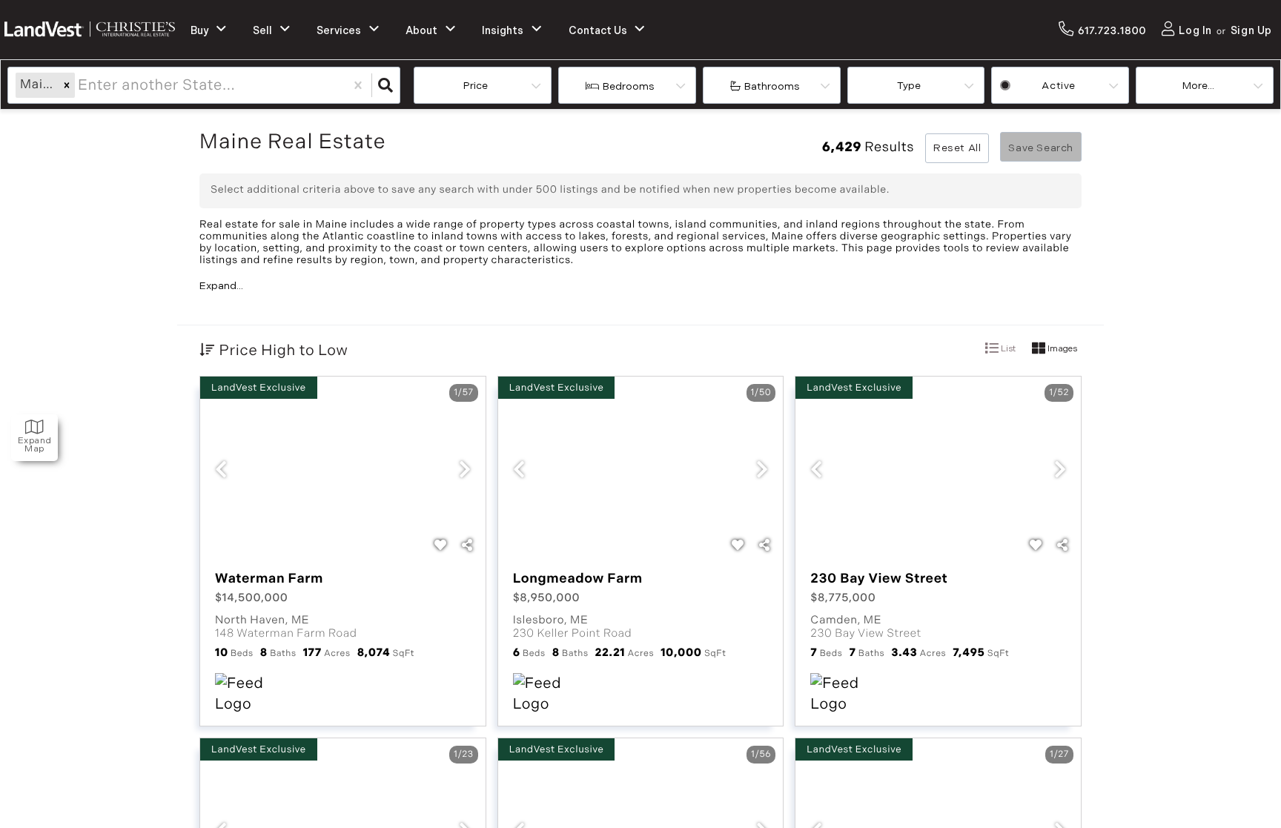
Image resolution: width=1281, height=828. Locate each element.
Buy (199, 30)
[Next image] (465, 471)
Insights (502, 30)
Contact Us (598, 30)
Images (1061, 348)
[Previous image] (221, 471)
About (421, 30)
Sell (262, 30)
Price (475, 85)
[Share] (467, 546)
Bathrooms (772, 86)
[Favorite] (440, 546)
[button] (67, 85)
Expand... (221, 286)
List (1007, 348)
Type (909, 85)
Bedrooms (629, 86)
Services (339, 30)
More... (1198, 85)
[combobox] (80, 85)
